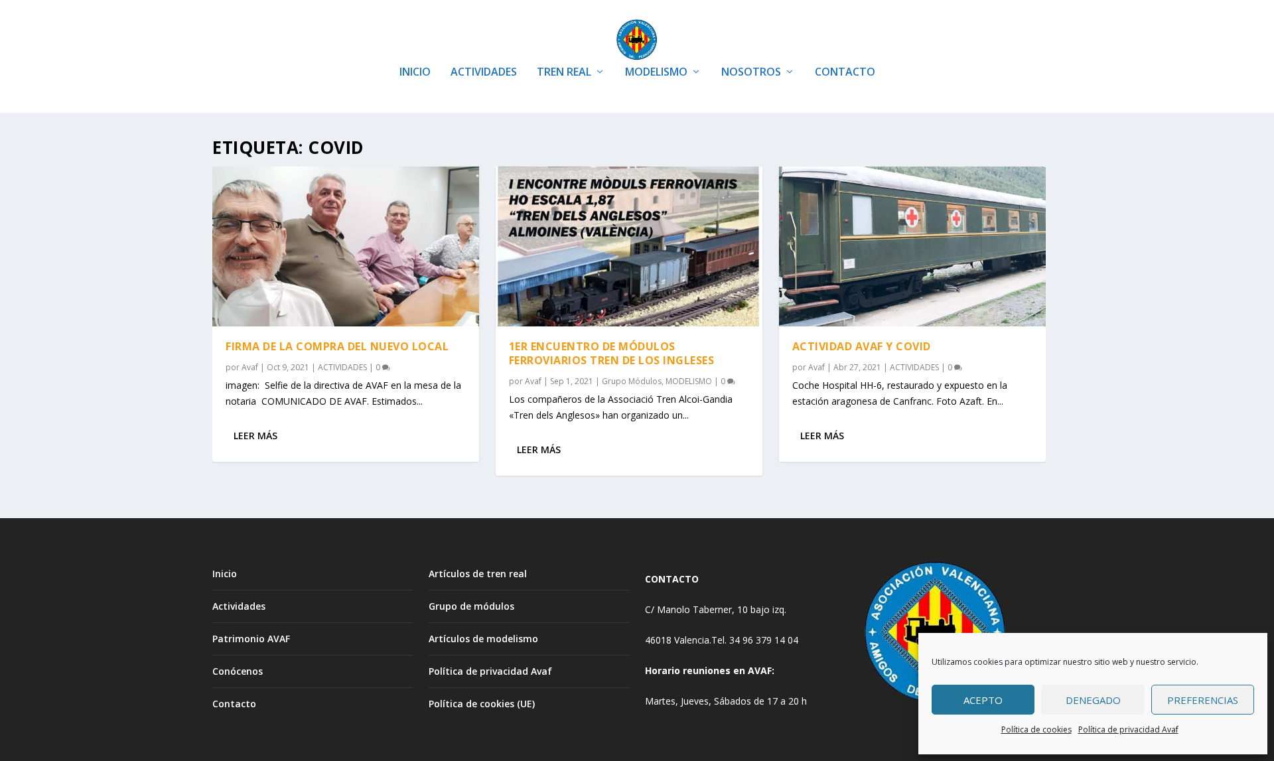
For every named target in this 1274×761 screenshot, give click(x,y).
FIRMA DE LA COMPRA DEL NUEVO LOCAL (337, 346)
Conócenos (237, 671)
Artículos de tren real (478, 573)
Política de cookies (1036, 729)
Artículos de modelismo (483, 638)
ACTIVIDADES (484, 72)
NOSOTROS (751, 72)
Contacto (234, 703)
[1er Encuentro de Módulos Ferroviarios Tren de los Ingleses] (629, 246)
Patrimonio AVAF (251, 638)
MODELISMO (656, 72)
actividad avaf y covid (861, 346)
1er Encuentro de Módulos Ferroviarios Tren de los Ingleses (612, 353)
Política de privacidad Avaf (1128, 729)
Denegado (1093, 700)
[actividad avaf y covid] (912, 246)
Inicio (224, 573)
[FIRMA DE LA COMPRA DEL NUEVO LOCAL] (345, 246)
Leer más (255, 435)
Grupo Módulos (632, 381)
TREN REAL (564, 72)
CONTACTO (845, 72)
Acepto (983, 700)
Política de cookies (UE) (482, 703)
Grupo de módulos (471, 606)
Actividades (238, 606)
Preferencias (1202, 700)
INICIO (415, 72)
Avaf (250, 367)
